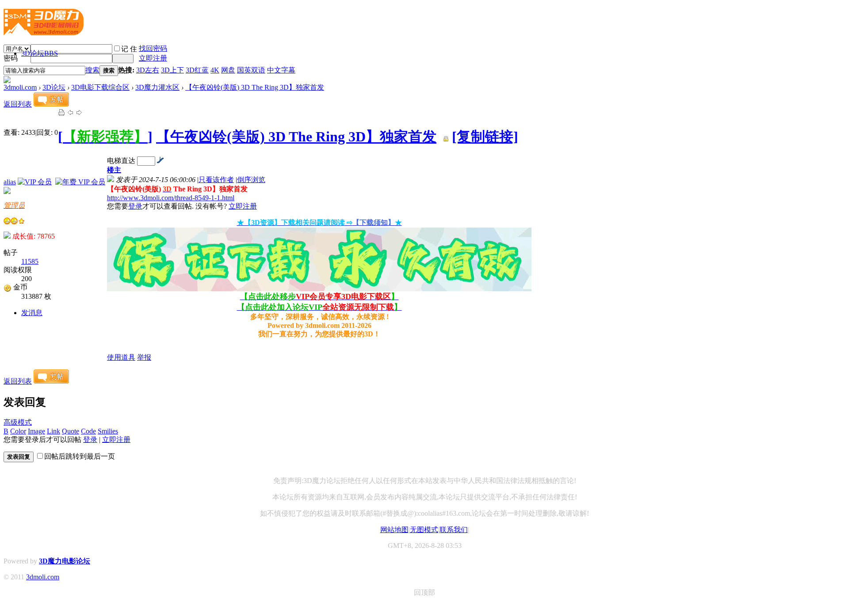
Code (88, 431)
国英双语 (251, 70)
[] (105, 137)
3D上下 (172, 70)
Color (18, 431)
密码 (11, 58)
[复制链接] (485, 137)
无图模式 (424, 529)
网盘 (228, 70)
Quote (70, 431)
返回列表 (18, 104)
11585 (29, 261)
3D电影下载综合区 (100, 87)
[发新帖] (51, 104)
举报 (144, 357)
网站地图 (394, 529)
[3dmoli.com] (44, 32)
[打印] (61, 114)
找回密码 (153, 48)
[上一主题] (70, 114)
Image (36, 431)
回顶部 (424, 592)
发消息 (31, 312)
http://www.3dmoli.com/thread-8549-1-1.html (170, 198)
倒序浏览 (251, 179)
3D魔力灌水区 (157, 87)
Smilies (108, 431)
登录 (135, 206)
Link (53, 431)
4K (214, 70)
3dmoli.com (20, 87)
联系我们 (454, 529)
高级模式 (18, 422)
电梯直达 (121, 160)
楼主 (114, 170)
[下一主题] (79, 114)
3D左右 (147, 70)
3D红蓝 (197, 70)
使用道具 (121, 357)
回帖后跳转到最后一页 (79, 456)
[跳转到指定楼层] (160, 160)
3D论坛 (39, 53)
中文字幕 (281, 70)
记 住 (129, 49)
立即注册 (153, 58)
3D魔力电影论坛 (64, 561)
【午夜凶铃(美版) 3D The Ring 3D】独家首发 (254, 87)
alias (10, 182)
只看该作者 (216, 179)
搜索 (92, 70)
